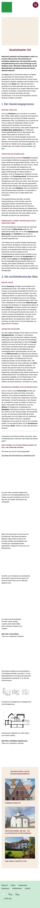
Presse (13, 885)
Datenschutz (22, 885)
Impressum (5, 888)
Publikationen (17, 888)
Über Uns (5, 885)
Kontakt (27, 888)
